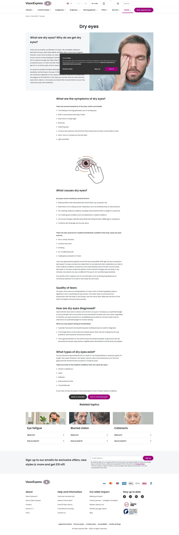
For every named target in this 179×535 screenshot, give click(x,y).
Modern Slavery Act (97, 504)
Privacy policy (78, 524)
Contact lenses (43, 10)
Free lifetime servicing (66, 509)
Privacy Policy (140, 464)
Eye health (34, 16)
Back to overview (78, 397)
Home (28, 16)
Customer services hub (66, 496)
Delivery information (65, 500)
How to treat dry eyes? (99, 397)
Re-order (95, 3)
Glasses (29, 10)
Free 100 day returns (65, 504)
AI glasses (73, 10)
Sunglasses (59, 10)
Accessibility (102, 524)
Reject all (97, 69)
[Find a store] (103, 3)
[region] (90, 64)
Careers (29, 504)
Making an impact (96, 496)
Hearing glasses (89, 10)
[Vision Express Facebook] (124, 496)
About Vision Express (33, 500)
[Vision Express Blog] (142, 496)
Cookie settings (115, 524)
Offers (103, 10)
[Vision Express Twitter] (130, 496)
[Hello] (82, 3)
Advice (126, 10)
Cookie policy (91, 524)
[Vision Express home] (40, 482)
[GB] (69, 3)
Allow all (111, 69)
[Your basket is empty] (117, 3)
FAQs (27, 513)
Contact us (62, 513)
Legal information (65, 524)
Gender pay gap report (98, 509)
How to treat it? (33, 441)
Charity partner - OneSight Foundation (104, 500)
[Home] (38, 3)
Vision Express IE (31, 496)
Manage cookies (68, 69)
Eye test (115, 10)
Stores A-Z (29, 509)
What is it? (31, 435)
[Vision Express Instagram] (136, 496)
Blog (91, 513)
